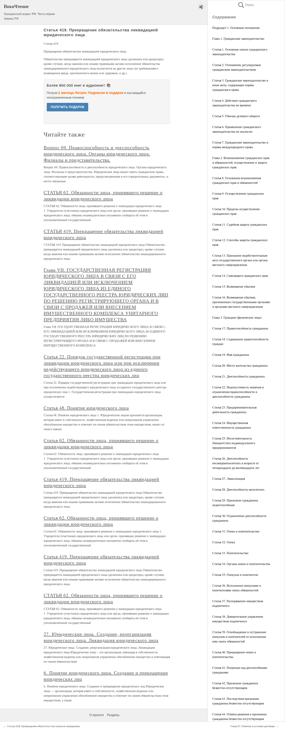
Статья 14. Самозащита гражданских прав (240, 275)
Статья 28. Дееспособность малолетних (238, 489)
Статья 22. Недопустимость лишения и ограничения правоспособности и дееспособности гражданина (238, 391)
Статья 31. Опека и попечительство (235, 531)
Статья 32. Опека (223, 542)
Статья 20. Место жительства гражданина (240, 365)
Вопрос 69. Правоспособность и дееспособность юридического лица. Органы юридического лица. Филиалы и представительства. (97, 153)
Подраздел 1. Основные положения (235, 28)
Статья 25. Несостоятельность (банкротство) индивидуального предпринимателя (233, 443)
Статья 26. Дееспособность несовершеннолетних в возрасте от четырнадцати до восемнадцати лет (235, 463)
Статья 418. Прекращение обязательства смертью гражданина (43, 726)
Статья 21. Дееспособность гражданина (238, 376)
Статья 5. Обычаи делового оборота (236, 116)
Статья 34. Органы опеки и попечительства (241, 564)
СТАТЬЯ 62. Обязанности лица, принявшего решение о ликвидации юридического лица (103, 195)
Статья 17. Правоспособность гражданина (240, 328)
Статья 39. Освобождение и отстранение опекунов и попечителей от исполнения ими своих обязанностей (239, 636)
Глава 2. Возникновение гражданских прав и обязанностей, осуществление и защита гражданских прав (240, 162)
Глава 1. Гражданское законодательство (238, 38)
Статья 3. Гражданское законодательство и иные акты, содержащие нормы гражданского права (240, 85)
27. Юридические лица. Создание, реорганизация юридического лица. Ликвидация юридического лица (101, 637)
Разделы (113, 715)
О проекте (96, 715)
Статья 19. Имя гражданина (230, 355)
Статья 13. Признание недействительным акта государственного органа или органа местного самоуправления (240, 260)
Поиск (245, 5)
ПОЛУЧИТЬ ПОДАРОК (67, 107)
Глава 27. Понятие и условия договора (252, 726)
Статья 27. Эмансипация (228, 478)
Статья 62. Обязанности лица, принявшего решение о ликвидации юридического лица (101, 443)
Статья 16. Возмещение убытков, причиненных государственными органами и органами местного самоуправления (241, 302)
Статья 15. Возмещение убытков (233, 286)
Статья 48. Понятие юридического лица (86, 408)
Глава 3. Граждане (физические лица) (237, 317)
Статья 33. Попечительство (230, 553)
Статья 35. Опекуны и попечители (235, 575)
